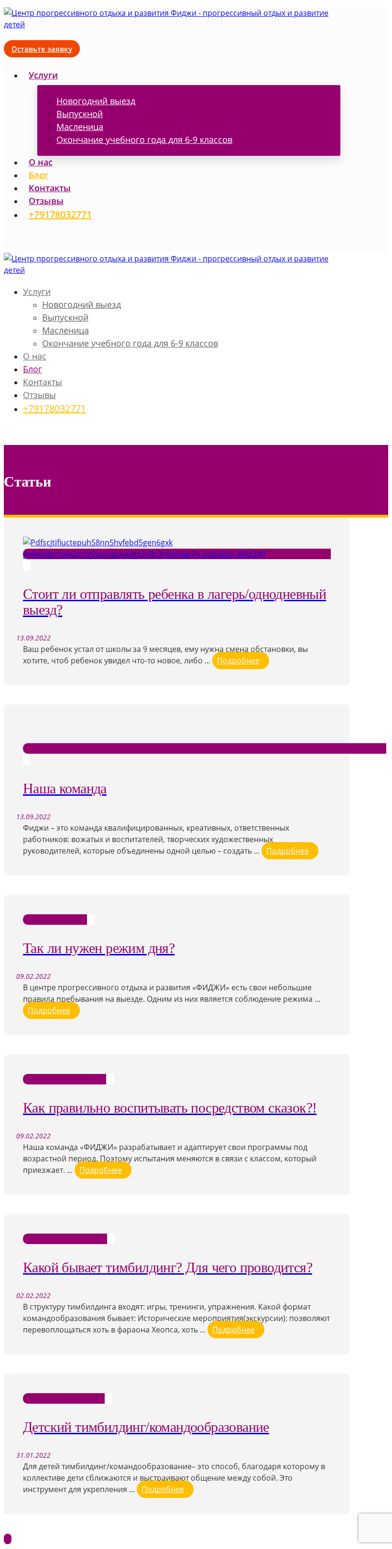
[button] (7, 235)
